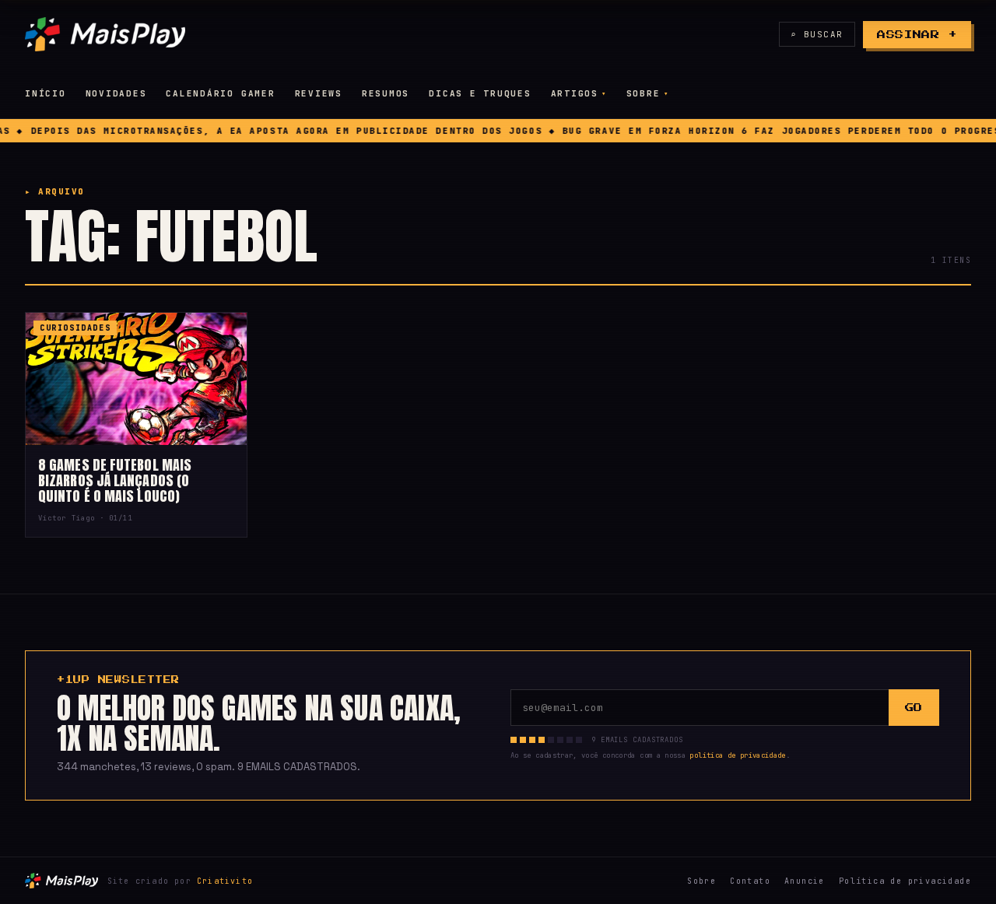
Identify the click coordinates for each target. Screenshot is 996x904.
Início (45, 93)
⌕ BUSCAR (817, 34)
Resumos (385, 93)
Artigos (574, 93)
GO (914, 707)
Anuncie (804, 881)
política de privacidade (737, 755)
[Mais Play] (105, 34)
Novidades (116, 93)
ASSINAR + (917, 34)
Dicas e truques (480, 93)
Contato (750, 881)
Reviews (318, 93)
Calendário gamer (220, 93)
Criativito (225, 881)
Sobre (643, 93)
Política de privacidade (905, 881)
